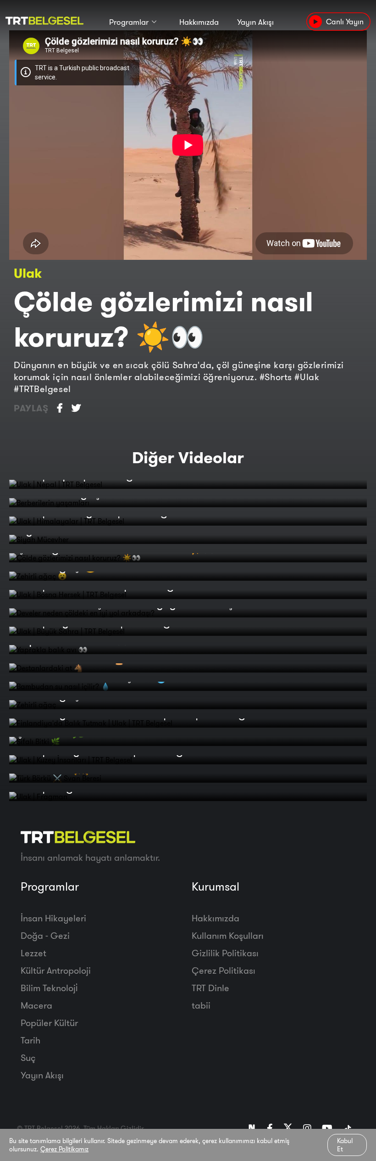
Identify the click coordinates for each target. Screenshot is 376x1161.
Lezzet (33, 953)
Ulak (28, 272)
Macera (36, 1005)
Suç (28, 1057)
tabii (201, 1005)
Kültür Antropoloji (56, 970)
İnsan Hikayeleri (53, 918)
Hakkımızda (199, 22)
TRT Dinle (210, 987)
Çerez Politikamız (64, 1149)
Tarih (30, 1040)
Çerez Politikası (223, 970)
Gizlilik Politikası (225, 953)
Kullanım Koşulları (228, 935)
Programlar (129, 22)
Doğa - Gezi (45, 935)
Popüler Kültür (49, 1022)
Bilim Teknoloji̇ (49, 987)
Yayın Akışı (255, 22)
